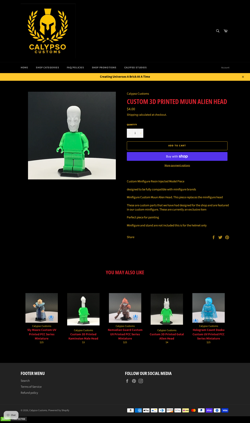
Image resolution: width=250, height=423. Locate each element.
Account (225, 67)
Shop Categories (47, 67)
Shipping (132, 115)
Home (24, 67)
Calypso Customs (38, 410)
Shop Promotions (104, 67)
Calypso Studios (135, 67)
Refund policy (29, 393)
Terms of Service (31, 387)
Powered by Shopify (58, 410)
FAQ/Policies (75, 67)
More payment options (177, 165)
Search (25, 381)
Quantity (132, 124)
